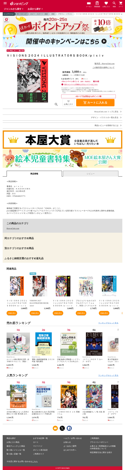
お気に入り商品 (13, 442)
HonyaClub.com (13, 228)
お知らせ (67, 442)
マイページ (37, 446)
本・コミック (22, 14)
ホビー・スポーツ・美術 (39, 14)
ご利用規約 (94, 438)
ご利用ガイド (38, 454)
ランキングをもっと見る (108, 323)
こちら (35, 461)
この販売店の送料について (104, 67)
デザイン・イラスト (65, 14)
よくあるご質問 (69, 446)
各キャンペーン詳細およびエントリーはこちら (81, 84)
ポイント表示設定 (40, 450)
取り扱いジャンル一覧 (16, 450)
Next (116, 341)
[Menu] (5, 3)
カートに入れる (95, 102)
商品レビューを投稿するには (106, 125)
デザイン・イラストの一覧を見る (104, 117)
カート (36, 442)
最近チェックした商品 (16, 446)
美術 (53, 14)
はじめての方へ (69, 450)
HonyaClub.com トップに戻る (106, 112)
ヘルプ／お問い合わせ (72, 438)
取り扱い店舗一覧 (14, 454)
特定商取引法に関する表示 (101, 452)
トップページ (8, 14)
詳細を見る (12, 313)
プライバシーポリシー (99, 442)
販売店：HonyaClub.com (105, 64)
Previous (8, 341)
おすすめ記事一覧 (40, 438)
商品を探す (11, 438)
